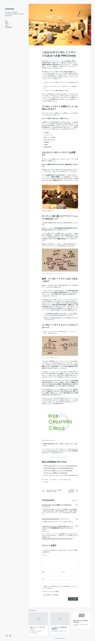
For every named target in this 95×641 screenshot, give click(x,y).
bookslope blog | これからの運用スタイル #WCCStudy (56, 505)
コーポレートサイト (66, 122)
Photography (8, 27)
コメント (44, 555)
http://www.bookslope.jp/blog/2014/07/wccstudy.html (56, 538)
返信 (77, 504)
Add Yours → (75, 500)
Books (6, 23)
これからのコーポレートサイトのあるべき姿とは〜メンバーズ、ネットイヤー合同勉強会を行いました (60, 450)
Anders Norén (62, 638)
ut (65, 631)
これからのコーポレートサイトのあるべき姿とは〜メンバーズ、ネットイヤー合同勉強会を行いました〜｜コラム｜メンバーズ (57, 528)
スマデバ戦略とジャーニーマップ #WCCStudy (60, 470)
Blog (6, 21)
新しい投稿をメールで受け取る (51, 594)
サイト (43, 579)
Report (65, 479)
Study (69, 479)
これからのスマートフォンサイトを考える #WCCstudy (62, 465)
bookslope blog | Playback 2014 (51, 519)
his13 (76, 626)
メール (63, 571)
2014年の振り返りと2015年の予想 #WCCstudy (60, 468)
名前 (43, 571)
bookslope (9, 9)
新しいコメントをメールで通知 (51, 591)
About (6, 25)
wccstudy (46, 482)
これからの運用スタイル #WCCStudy (58, 473)
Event (61, 479)
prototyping (34, 632)
